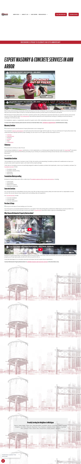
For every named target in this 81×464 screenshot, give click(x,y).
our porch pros (37, 210)
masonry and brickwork (17, 131)
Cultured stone (10, 136)
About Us (25, 14)
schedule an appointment (49, 122)
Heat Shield (67, 150)
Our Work (34, 14)
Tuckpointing (10, 142)
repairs (20, 150)
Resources (42, 14)
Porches (9, 139)
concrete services (11, 195)
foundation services (9, 167)
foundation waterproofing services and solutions (42, 179)
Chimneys (9, 134)
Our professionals (24, 116)
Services (16, 14)
